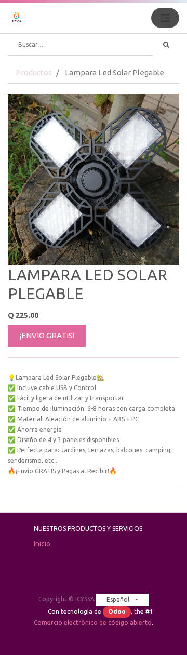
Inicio (42, 544)
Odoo (117, 611)
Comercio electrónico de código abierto (93, 622)
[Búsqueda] (166, 45)
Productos (34, 72)
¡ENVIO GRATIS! (47, 335)
